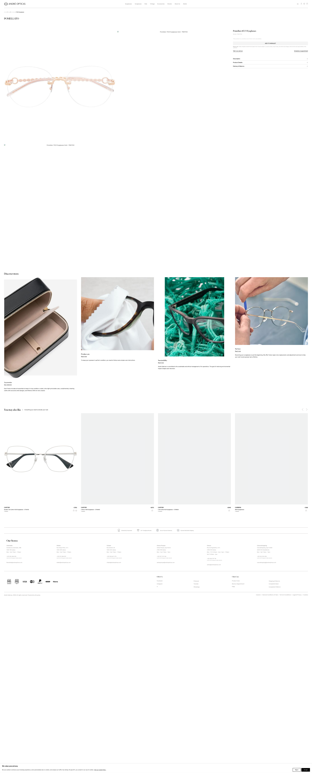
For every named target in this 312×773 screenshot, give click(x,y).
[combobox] (281, 4)
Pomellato (13, 12)
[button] (270, 43)
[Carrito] (307, 3)
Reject (296, 769)
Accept (306, 769)
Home (5, 12)
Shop (9, 12)
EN (298, 4)
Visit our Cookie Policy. (100, 769)
